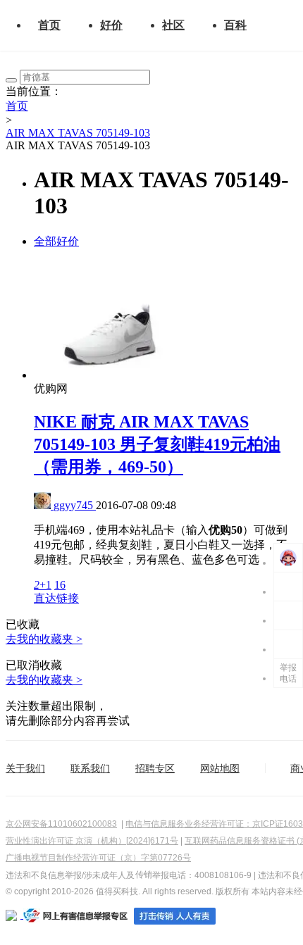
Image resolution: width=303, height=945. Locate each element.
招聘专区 (155, 768)
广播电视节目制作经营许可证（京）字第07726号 (98, 858)
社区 (173, 25)
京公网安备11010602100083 (61, 824)
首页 (49, 25)
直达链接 (56, 598)
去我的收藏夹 (44, 639)
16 (60, 585)
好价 (111, 25)
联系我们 (90, 768)
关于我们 (25, 768)
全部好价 (56, 241)
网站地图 (220, 768)
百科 (235, 25)
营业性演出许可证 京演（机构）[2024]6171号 (92, 841)
